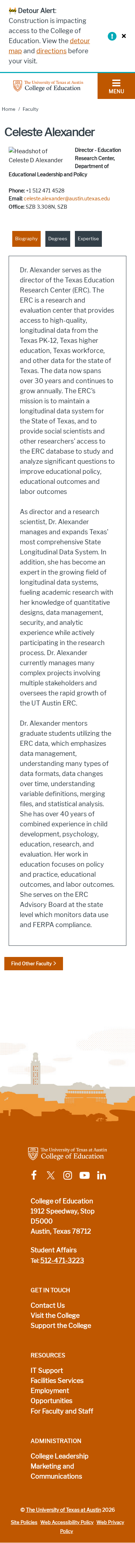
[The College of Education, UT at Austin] (48, 85)
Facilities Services (57, 1381)
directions (51, 51)
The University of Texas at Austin (63, 1510)
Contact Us (48, 1306)
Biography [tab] (26, 238)
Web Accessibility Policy (67, 1522)
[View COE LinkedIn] (101, 1174)
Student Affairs (54, 1250)
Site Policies (24, 1522)
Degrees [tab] (57, 238)
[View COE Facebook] (33, 1174)
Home (8, 109)
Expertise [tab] (88, 238)
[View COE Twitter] (50, 1174)
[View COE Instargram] (67, 1174)
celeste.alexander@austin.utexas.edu (67, 198)
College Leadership (60, 1456)
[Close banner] (122, 35)
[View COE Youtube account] (84, 1174)
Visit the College (55, 1316)
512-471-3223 (62, 1261)
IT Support (47, 1371)
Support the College (61, 1326)
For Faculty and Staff (62, 1411)
